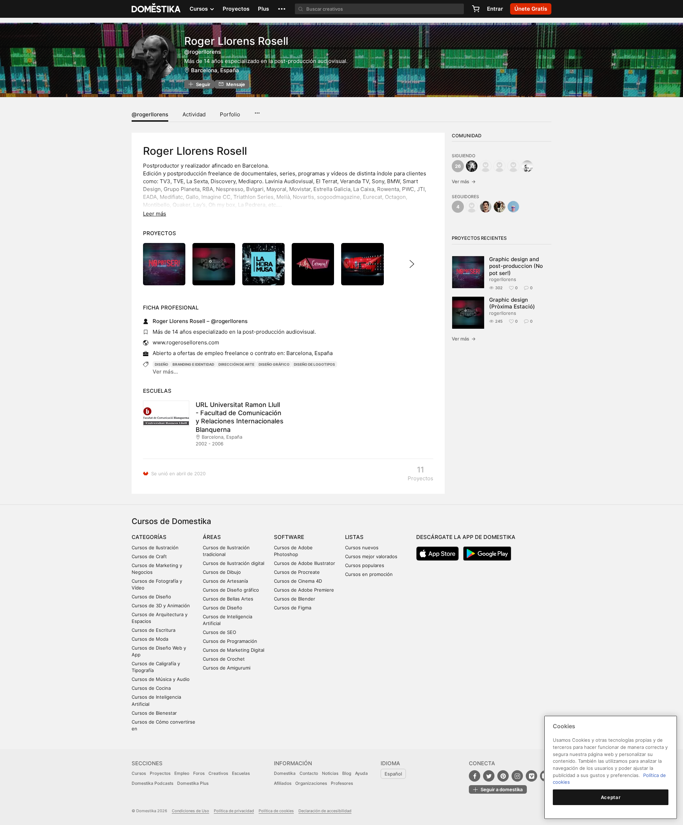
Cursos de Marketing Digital (233, 650)
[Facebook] (474, 776)
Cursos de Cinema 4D (298, 581)
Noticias (330, 773)
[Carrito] (475, 9)
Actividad (194, 114)
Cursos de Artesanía (225, 581)
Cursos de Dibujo (222, 572)
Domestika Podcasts (152, 783)
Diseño (161, 364)
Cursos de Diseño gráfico (231, 590)
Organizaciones (311, 783)
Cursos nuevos (361, 547)
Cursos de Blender (294, 599)
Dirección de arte (236, 364)
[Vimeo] (531, 776)
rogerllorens (502, 279)
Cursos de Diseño (151, 596)
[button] (281, 9)
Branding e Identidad (193, 364)
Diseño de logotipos (314, 364)
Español (393, 774)
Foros (199, 773)
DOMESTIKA (156, 9)
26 (458, 166)
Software (289, 537)
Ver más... (165, 371)
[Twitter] (488, 776)
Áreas (212, 537)
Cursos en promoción (369, 574)
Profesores (342, 783)
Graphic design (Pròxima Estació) (512, 303)
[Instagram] (517, 776)
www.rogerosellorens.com (186, 342)
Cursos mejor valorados (371, 556)
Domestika (285, 773)
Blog (346, 773)
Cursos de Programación (230, 641)
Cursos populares (364, 565)
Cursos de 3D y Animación (161, 605)
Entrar (495, 8)
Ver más (464, 181)
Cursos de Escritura (153, 630)
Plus (263, 8)
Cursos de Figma (292, 607)
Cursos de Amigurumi (226, 668)
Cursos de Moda (150, 639)
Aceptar (611, 797)
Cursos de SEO (219, 632)
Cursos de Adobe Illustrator (304, 563)
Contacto (309, 773)
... (257, 110)
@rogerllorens (150, 114)
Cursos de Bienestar (154, 713)
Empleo (181, 773)
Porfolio (230, 114)
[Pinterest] (503, 776)
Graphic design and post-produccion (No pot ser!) (516, 266)
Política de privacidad (234, 810)
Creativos (218, 773)
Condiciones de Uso (190, 810)
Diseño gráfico (274, 364)
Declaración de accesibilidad (324, 810)
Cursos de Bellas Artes (228, 599)
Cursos (139, 773)
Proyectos (236, 8)
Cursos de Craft (149, 556)
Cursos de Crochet (224, 659)
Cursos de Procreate (297, 572)
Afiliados (282, 783)
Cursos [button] (199, 8)
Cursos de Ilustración (155, 547)
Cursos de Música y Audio (161, 679)
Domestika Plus (192, 783)
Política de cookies (276, 810)
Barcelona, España (215, 70)
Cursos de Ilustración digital (233, 563)
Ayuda (361, 773)
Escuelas (241, 773)
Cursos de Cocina (151, 688)
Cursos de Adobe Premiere (304, 590)
